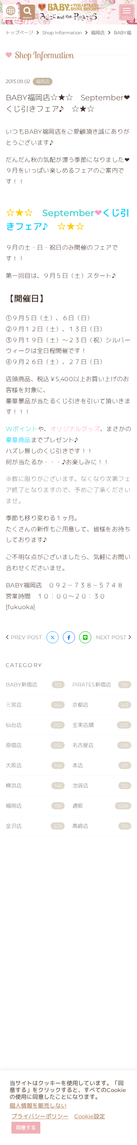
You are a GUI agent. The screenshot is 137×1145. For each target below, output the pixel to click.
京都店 (100, 704)
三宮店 (34, 704)
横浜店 (34, 785)
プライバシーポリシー (39, 1116)
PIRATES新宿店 (100, 684)
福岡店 (34, 805)
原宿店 (34, 745)
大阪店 (34, 765)
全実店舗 (100, 725)
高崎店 (100, 826)
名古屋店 (100, 745)
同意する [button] (26, 1127)
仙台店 (34, 725)
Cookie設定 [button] (89, 1116)
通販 (100, 805)
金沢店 (34, 826)
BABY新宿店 (34, 684)
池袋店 (100, 785)
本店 (100, 765)
